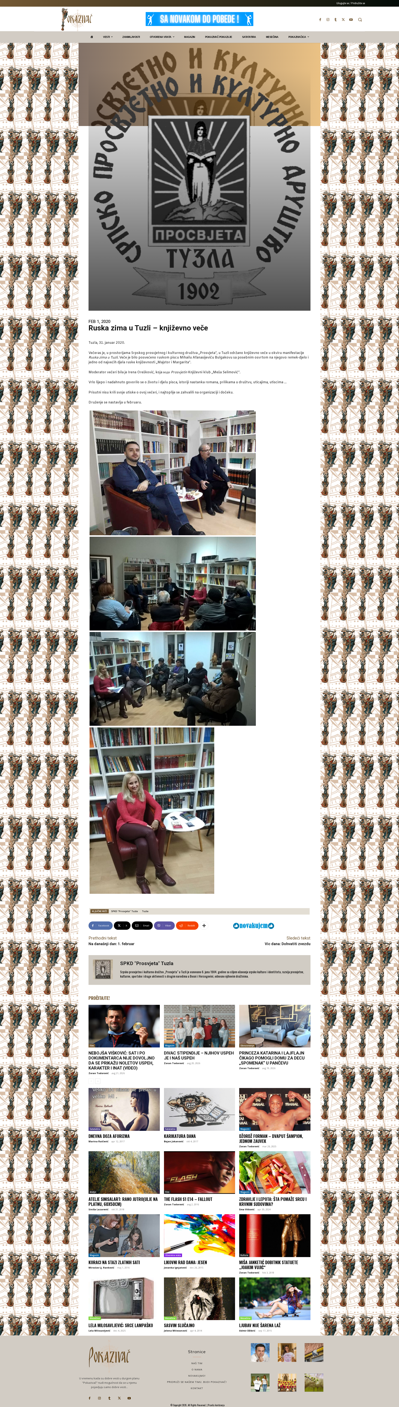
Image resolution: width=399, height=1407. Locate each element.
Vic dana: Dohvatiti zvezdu (287, 944)
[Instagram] (328, 19)
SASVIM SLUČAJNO (179, 1325)
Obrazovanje (247, 1045)
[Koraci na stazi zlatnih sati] (124, 1235)
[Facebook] (320, 19)
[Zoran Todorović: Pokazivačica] (314, 1352)
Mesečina (95, 1318)
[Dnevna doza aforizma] (124, 1109)
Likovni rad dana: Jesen (185, 1262)
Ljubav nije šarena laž (260, 1325)
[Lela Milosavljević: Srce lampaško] (124, 1298)
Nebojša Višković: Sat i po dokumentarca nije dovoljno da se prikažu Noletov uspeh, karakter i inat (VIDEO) (122, 1061)
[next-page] (97, 1081)
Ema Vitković (247, 1209)
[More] (204, 925)
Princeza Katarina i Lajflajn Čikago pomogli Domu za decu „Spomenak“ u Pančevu (272, 1058)
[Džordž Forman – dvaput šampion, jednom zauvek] (274, 1109)
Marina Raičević (98, 1141)
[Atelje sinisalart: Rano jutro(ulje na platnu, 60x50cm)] (124, 1172)
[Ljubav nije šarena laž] (274, 1298)
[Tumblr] (335, 19)
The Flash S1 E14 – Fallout (188, 1199)
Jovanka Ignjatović (175, 1267)
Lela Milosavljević (99, 1330)
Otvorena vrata (173, 1255)
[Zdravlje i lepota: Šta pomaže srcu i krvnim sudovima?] (274, 1172)
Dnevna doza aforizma (109, 1136)
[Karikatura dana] (199, 1109)
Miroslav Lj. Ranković (101, 1267)
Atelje (93, 1192)
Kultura (244, 1255)
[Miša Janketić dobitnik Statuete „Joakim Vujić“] (274, 1235)
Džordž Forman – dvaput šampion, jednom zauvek (271, 1138)
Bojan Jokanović (173, 1141)
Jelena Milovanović (175, 1330)
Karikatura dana (180, 1136)
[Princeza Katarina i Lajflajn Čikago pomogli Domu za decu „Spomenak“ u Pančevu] (274, 1026)
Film (92, 1045)
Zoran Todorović (99, 1073)
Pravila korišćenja (216, 1405)
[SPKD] (104, 969)
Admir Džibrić (247, 1330)
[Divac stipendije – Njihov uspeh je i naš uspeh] (199, 1026)
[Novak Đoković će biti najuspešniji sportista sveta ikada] (260, 1352)
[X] (343, 19)
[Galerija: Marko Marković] (314, 1382)
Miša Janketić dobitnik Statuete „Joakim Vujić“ (268, 1264)
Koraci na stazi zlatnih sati (114, 1262)
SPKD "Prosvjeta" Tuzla (124, 911)
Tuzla (145, 911)
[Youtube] (351, 19)
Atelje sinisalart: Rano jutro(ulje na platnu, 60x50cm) (123, 1201)
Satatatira (95, 1129)
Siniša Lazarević (98, 1209)
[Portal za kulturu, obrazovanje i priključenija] (76, 19)
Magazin (169, 1045)
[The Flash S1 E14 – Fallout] (199, 1172)
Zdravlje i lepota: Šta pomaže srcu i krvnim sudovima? (273, 1201)
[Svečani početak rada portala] (287, 1382)
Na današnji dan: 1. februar (111, 944)
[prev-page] (91, 1081)
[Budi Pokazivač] (260, 1382)
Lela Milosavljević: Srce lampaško (121, 1325)
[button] (360, 20)
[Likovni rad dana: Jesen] (199, 1235)
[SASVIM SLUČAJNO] (199, 1298)
